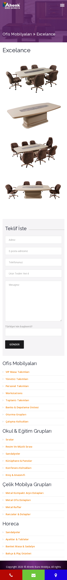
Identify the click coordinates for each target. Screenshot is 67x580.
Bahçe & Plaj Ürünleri (18, 553)
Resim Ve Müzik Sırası (19, 446)
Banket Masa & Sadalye (20, 546)
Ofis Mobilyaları (17, 34)
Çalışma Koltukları (17, 421)
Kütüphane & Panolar (19, 460)
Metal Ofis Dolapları (18, 500)
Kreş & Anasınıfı (15, 475)
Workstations (14, 393)
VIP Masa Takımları (18, 372)
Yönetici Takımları (17, 379)
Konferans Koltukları (18, 467)
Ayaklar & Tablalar (17, 539)
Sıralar (10, 439)
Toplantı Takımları (17, 400)
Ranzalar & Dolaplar (18, 514)
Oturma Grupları (16, 414)
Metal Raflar (13, 507)
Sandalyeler (13, 453)
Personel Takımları (17, 386)
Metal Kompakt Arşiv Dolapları (25, 493)
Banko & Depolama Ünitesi (22, 407)
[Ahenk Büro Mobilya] (11, 5)
